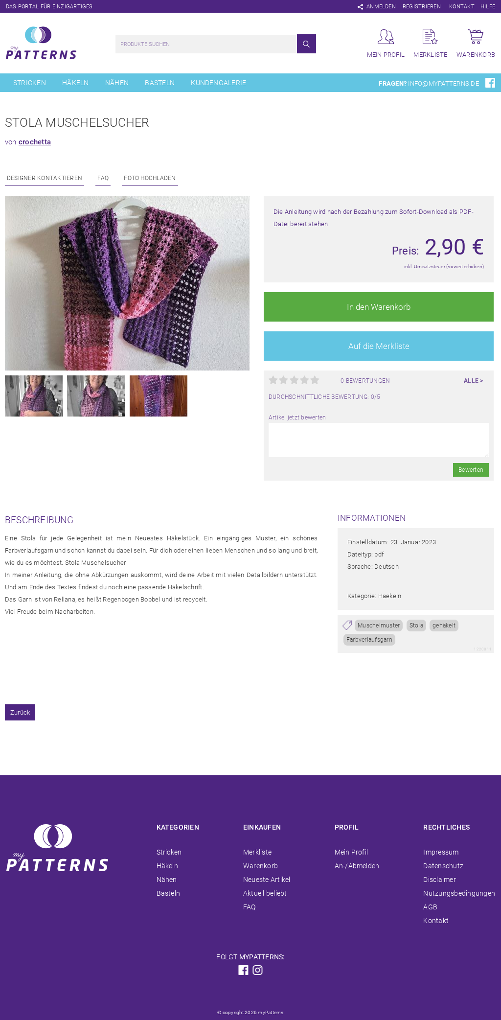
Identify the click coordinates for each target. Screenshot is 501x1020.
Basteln (160, 83)
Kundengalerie (218, 83)
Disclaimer (439, 879)
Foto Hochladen (150, 178)
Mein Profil (351, 852)
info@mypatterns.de (443, 83)
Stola (416, 625)
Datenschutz (443, 866)
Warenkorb (260, 866)
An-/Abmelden (357, 866)
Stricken (29, 83)
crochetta (35, 142)
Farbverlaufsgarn (369, 639)
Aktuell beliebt (265, 893)
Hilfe (487, 6)
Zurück (20, 712)
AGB (430, 907)
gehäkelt (444, 625)
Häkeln (75, 83)
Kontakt (462, 6)
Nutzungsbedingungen (459, 893)
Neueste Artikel (267, 879)
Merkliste (257, 852)
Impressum (440, 852)
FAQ (103, 178)
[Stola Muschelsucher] (127, 368)
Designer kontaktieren (44, 178)
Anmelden (381, 6)
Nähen (117, 83)
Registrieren (422, 6)
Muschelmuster (379, 625)
